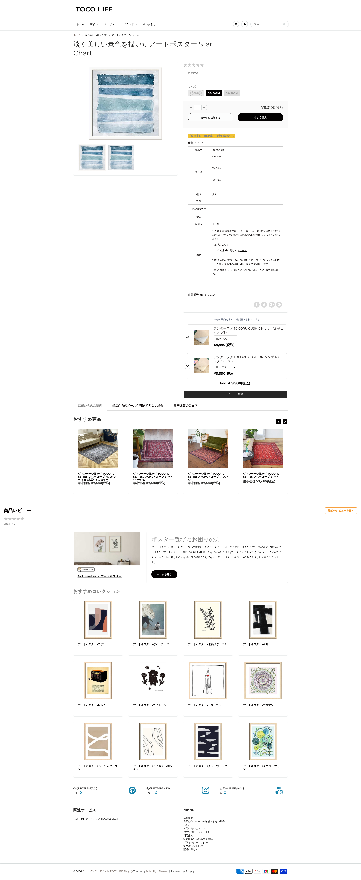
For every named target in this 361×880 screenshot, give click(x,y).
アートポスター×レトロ (92, 705)
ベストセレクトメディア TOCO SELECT (95, 818)
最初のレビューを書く (341, 510)
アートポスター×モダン (92, 644)
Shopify (128, 871)
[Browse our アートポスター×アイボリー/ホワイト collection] (153, 741)
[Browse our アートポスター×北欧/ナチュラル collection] (208, 619)
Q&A (186, 824)
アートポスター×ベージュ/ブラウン (97, 767)
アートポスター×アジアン (258, 705)
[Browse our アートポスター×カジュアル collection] (208, 680)
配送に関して (190, 849)
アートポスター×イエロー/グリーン (262, 767)
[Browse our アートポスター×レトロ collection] (98, 680)
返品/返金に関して (193, 845)
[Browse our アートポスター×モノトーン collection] (153, 680)
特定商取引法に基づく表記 (198, 838)
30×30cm (214, 93)
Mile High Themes (157, 871)
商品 (92, 24)
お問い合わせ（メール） (196, 831)
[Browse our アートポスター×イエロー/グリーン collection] (263, 741)
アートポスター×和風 (255, 644)
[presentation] (278, 421)
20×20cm (196, 93)
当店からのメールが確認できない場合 (137, 405)
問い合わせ (149, 24)
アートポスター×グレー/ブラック (207, 766)
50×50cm (232, 93)
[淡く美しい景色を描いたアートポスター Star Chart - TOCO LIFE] (125, 103)
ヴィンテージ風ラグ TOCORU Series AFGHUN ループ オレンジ (153, 476)
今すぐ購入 (260, 117)
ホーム (80, 24)
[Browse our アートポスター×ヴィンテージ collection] (153, 619)
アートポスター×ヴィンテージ (151, 644)
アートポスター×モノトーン (149, 705)
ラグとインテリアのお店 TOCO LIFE (102, 871)
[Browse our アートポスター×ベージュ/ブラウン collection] (98, 741)
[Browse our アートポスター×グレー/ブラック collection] (208, 741)
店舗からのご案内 (90, 405)
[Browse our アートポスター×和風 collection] (263, 619)
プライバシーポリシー (195, 842)
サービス (109, 24)
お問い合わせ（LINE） (196, 828)
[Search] (284, 24)
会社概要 (188, 817)
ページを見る (164, 574)
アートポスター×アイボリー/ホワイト (152, 767)
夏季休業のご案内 (186, 405)
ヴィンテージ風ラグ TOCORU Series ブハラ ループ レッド (206, 475)
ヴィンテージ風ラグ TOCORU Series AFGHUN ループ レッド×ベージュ (98, 476)
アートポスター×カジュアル (204, 705)
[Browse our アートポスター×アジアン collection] (263, 680)
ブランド (128, 24)
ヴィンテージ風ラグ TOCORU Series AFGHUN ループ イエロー (263, 476)
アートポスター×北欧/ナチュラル (207, 644)
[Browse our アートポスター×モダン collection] (98, 619)
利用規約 (188, 835)
